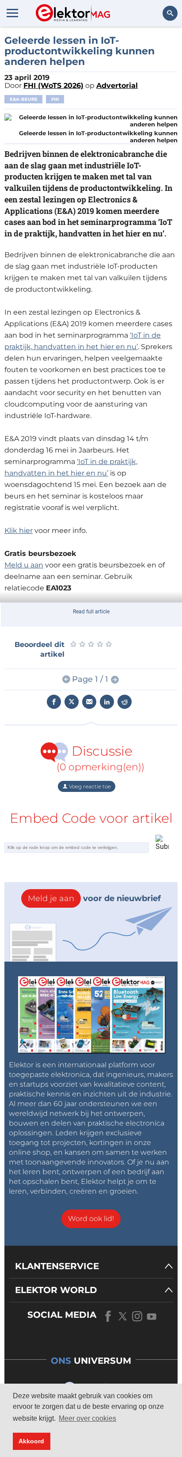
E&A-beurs (23, 99)
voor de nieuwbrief (94, 898)
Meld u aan (23, 565)
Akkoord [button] (31, 1441)
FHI (55, 99)
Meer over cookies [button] (87, 1418)
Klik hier (18, 530)
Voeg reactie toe (89, 786)
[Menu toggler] (12, 13)
